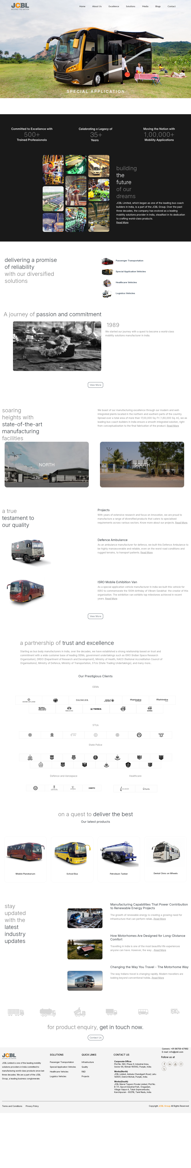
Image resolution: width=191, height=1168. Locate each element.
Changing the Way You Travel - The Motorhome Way (149, 967)
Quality (85, 1067)
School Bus (72, 873)
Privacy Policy (32, 1106)
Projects (85, 1076)
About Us (97, 6)
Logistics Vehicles (125, 293)
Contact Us (96, 1037)
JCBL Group (164, 1106)
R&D (84, 1071)
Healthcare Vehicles (126, 282)
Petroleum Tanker (119, 873)
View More (95, 385)
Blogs (158, 6)
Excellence (114, 6)
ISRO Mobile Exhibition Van (117, 582)
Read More (173, 425)
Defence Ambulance (113, 540)
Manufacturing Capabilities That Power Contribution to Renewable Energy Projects (149, 906)
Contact (172, 6)
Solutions (130, 6)
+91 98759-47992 (179, 1049)
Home (82, 6)
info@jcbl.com (176, 1052)
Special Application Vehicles (131, 271)
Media (145, 6)
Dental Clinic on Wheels (166, 873)
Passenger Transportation (129, 260)
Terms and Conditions (12, 1106)
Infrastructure (88, 1062)
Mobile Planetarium (25, 873)
